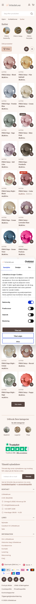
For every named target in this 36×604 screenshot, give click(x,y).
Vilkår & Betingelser (21, 585)
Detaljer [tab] (18, 267)
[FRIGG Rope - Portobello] (26, 149)
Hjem (4, 19)
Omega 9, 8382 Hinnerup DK (15, 502)
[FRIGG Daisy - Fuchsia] (26, 236)
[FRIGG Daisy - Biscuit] (26, 350)
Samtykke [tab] (6, 267)
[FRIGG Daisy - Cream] (26, 91)
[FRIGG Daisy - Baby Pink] (26, 120)
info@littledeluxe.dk (11, 505)
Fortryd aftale (7, 585)
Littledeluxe (11, 600)
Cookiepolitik (7, 589)
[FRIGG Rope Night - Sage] (9, 380)
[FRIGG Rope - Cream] (9, 207)
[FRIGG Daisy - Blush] (9, 62)
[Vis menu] (3, 5)
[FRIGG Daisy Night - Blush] (9, 178)
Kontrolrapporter (8, 593)
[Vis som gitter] (26, 49)
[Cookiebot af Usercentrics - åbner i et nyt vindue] (25, 262)
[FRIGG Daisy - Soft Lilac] (9, 149)
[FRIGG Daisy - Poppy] (26, 380)
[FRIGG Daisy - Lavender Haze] (26, 207)
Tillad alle (18, 330)
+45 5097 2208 (9, 509)
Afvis (18, 342)
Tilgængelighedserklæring (12, 596)
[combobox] (18, 13)
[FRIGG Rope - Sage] (9, 120)
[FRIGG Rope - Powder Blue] (9, 91)
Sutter (4, 72)
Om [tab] (29, 267)
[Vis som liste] (32, 49)
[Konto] (29, 5)
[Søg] (31, 13)
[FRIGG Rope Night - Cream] (9, 350)
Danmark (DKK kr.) (11, 564)
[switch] (31, 308)
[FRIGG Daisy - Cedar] (26, 178)
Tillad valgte (18, 336)
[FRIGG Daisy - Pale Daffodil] (26, 62)
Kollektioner (12, 19)
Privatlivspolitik (20, 589)
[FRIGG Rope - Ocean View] (9, 236)
